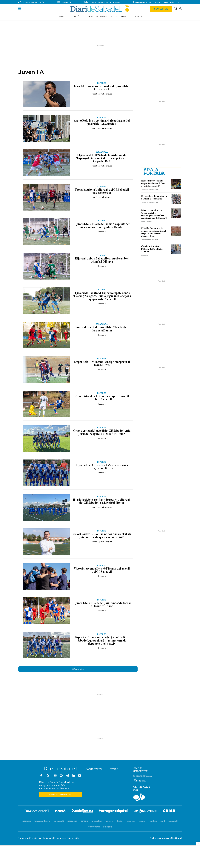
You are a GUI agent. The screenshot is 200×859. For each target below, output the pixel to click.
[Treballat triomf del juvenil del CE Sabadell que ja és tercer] (46, 197)
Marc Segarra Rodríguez (102, 93)
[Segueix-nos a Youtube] (80, 776)
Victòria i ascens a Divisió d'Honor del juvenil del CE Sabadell (102, 570)
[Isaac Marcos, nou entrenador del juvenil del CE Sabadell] (46, 94)
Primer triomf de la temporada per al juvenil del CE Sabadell (102, 398)
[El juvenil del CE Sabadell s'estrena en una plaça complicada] (46, 472)
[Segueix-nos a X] (48, 776)
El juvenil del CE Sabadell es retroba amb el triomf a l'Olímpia (102, 260)
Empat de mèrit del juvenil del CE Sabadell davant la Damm (101, 329)
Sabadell (64, 16)
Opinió (124, 16)
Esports (113, 16)
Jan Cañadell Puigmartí (149, 189)
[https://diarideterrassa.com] (82, 811)
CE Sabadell (102, 152)
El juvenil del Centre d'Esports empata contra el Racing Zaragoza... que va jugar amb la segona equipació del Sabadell (102, 296)
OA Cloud (176, 838)
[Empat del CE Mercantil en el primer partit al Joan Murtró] (46, 369)
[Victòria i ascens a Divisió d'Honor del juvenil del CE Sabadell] (46, 576)
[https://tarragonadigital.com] (113, 811)
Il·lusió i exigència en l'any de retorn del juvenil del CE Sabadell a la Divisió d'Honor (101, 501)
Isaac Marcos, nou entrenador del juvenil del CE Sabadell (101, 88)
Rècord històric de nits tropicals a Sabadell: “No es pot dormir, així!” (153, 183)
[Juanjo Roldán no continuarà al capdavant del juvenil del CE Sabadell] (46, 128)
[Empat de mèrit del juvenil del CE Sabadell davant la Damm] (46, 335)
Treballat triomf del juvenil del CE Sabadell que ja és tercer (102, 191)
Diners (90, 16)
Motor (179, 2)
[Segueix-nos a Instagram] (55, 776)
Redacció (102, 231)
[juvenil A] (100, 8)
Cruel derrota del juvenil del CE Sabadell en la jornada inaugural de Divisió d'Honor (101, 432)
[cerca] (175, 9)
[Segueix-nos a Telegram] (67, 776)
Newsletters (161, 8)
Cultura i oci (101, 16)
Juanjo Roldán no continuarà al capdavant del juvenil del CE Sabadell (102, 122)
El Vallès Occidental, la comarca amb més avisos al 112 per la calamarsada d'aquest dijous (153, 232)
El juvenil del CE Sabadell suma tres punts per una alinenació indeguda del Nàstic (101, 226)
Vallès (78, 16)
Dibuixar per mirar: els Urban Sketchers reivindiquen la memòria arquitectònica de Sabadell (154, 214)
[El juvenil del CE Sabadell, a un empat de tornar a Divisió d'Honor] (46, 610)
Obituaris (137, 16)
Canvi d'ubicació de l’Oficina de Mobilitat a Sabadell (151, 249)
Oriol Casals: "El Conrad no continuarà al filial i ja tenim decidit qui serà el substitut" (102, 536)
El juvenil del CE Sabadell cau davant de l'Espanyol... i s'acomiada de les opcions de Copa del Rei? (101, 158)
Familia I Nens (168, 2)
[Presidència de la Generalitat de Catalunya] (142, 776)
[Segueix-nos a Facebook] (41, 776)
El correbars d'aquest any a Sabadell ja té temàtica (154, 197)
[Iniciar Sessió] (180, 8)
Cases (157, 2)
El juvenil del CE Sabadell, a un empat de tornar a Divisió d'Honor (102, 605)
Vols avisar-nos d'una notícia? (109, 2)
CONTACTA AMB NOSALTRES (60, 794)
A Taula (149, 2)
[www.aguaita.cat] (26, 821)
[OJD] (139, 797)
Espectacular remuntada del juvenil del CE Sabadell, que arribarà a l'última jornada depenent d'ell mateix (101, 640)
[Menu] (19, 8)
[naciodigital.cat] (42, 821)
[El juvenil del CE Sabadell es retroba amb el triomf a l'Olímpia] (46, 266)
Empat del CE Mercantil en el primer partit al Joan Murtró (102, 364)
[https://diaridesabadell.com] (36, 811)
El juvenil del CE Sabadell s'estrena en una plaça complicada (102, 467)
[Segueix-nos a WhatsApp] (61, 776)
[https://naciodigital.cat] (60, 811)
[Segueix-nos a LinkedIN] (73, 776)
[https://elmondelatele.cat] (145, 811)
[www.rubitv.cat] (163, 821)
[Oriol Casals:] (46, 541)
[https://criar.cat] (169, 811)
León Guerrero (146, 221)
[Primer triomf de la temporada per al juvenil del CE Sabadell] (46, 404)
